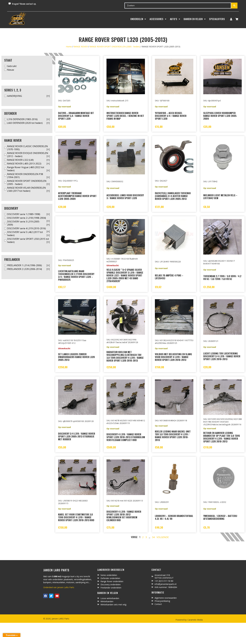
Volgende (163, 537)
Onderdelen (136, 19)
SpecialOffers (217, 19)
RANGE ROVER (81, 46)
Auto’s (173, 19)
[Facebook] (45, 596)
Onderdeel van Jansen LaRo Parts (58, 587)
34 (153, 537)
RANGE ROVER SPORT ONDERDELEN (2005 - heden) (115, 46)
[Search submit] (234, 6)
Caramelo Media (195, 619)
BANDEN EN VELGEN (193, 19)
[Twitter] (51, 596)
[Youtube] (57, 596)
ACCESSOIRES (156, 19)
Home (69, 46)
